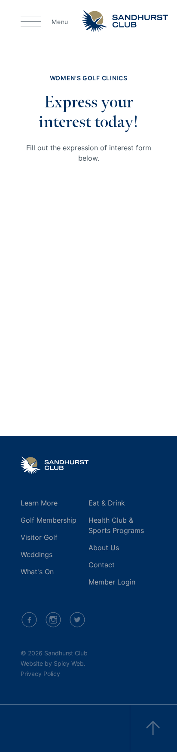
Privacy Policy (40, 673)
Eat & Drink (106, 503)
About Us (103, 547)
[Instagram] (53, 619)
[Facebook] (29, 619)
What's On (37, 571)
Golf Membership (48, 520)
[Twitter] (77, 619)
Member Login (111, 582)
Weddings (36, 554)
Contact (101, 564)
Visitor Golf (39, 537)
